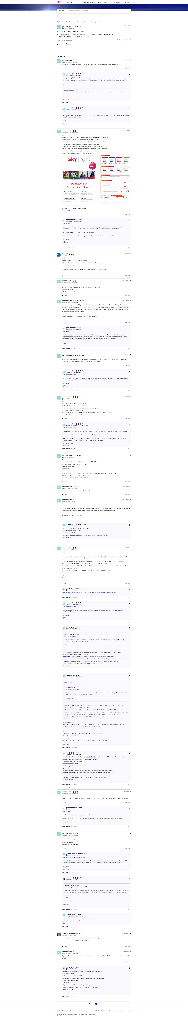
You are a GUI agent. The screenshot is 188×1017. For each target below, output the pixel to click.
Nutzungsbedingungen (83, 1010)
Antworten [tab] (61, 56)
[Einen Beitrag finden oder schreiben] (128, 10)
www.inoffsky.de (90, 757)
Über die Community (89, 2)
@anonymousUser (69, 90)
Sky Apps (79, 22)
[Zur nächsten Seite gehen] (100, 1004)
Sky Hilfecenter (65, 1010)
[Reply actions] (129, 74)
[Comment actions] (130, 60)
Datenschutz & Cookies (95, 1010)
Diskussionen (107, 2)
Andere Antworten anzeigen (69, 787)
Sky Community (61, 22)
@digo (66, 682)
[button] (63, 103)
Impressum (121, 1010)
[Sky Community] (65, 2)
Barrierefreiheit (73, 1010)
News (99, 2)
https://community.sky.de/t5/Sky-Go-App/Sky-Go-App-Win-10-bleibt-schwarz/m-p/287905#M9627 (90, 656)
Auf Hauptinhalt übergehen (7, 1)
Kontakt (115, 1010)
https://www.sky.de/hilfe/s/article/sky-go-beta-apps (77, 985)
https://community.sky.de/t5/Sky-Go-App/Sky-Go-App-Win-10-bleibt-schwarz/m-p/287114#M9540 (89, 592)
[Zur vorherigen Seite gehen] (89, 1004)
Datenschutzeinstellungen (106, 1010)
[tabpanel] (94, 531)
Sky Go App (87, 22)
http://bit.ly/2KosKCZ (117, 610)
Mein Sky (59, 1010)
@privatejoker (82, 857)
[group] (118, 40)
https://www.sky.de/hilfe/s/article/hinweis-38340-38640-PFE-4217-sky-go (83, 971)
